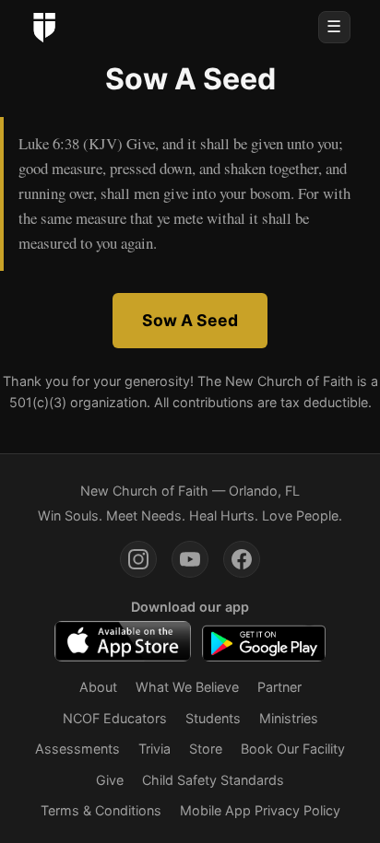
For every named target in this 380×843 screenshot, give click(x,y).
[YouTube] (190, 559)
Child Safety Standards (213, 780)
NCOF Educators (115, 718)
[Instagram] (138, 559)
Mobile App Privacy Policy (260, 810)
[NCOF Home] (44, 27)
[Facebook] (241, 559)
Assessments (77, 748)
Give (110, 780)
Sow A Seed (190, 320)
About (98, 687)
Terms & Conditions (101, 810)
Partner (279, 687)
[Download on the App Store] (122, 641)
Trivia (154, 748)
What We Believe (187, 687)
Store (205, 748)
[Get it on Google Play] (263, 641)
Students (213, 718)
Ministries (288, 718)
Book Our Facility (293, 748)
